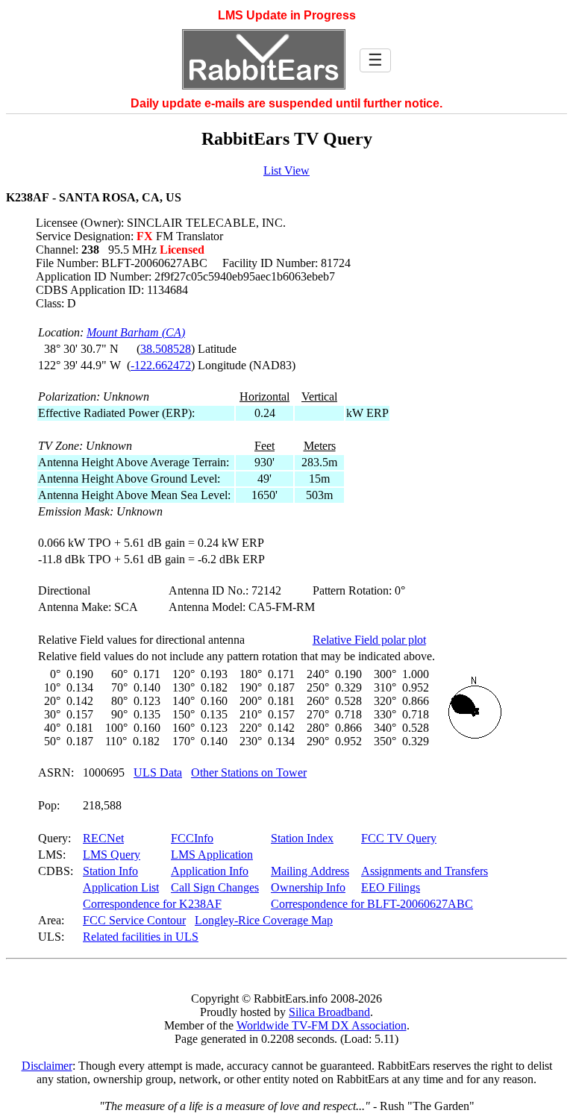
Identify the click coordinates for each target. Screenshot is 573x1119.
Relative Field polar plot (369, 639)
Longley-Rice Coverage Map (264, 920)
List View (286, 170)
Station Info (110, 871)
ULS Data (158, 772)
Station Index (302, 838)
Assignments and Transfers (424, 871)
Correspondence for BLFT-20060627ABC (372, 903)
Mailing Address (310, 871)
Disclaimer (47, 1065)
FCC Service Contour (134, 920)
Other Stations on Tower (249, 772)
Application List (121, 887)
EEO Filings (390, 887)
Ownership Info (308, 887)
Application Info (209, 871)
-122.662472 (161, 365)
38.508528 (165, 348)
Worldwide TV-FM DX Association (322, 1025)
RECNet (103, 838)
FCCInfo (192, 838)
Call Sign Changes (215, 887)
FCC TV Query (398, 838)
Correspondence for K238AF (152, 903)
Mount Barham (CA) (136, 332)
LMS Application (212, 854)
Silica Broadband (329, 1012)
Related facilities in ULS (140, 936)
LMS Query (111, 854)
